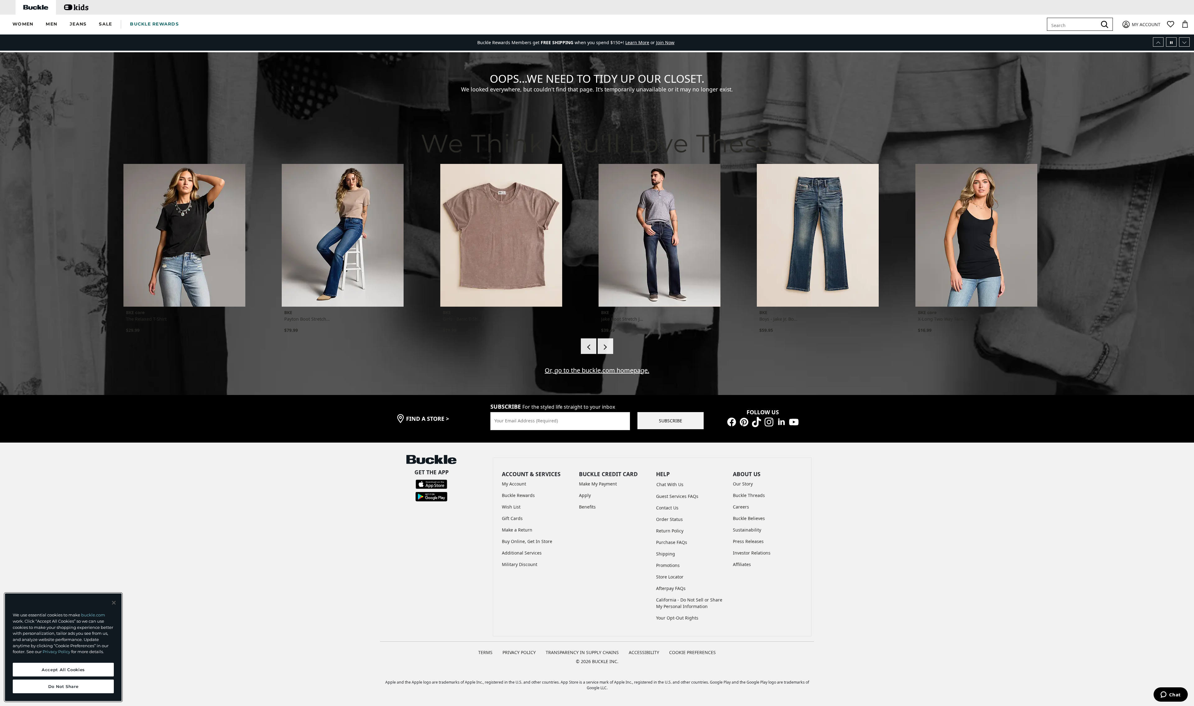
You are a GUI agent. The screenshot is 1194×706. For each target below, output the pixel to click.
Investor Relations (752, 553)
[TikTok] (756, 422)
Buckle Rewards (518, 495)
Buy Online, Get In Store (527, 541)
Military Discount (519, 564)
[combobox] (1073, 24)
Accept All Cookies (63, 669)
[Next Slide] (1184, 42)
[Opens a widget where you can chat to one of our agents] (1170, 695)
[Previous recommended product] (588, 346)
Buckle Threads (749, 495)
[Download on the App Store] (431, 484)
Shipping (665, 554)
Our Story (743, 484)
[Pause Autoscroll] (1171, 42)
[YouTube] (794, 422)
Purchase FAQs (671, 542)
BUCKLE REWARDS (154, 24)
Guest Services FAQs (677, 496)
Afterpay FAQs (671, 588)
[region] (63, 647)
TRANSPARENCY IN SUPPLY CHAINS (582, 652)
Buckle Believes (749, 518)
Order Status (669, 519)
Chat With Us (669, 484)
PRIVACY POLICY (519, 652)
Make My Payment (598, 484)
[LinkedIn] (781, 422)
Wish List (511, 507)
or (640, 41)
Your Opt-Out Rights (677, 618)
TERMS (485, 652)
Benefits (587, 507)
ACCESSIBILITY (644, 652)
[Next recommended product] (605, 346)
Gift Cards (512, 518)
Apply (585, 495)
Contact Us (667, 508)
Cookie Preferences (692, 652)
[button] (22, 24)
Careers (741, 507)
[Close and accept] (114, 603)
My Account (514, 484)
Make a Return (517, 530)
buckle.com (93, 614)
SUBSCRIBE (670, 421)
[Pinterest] (744, 422)
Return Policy (669, 531)
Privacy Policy (56, 651)
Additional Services (522, 553)
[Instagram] (769, 422)
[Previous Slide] (1158, 42)
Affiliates (742, 564)
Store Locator (669, 577)
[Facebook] (731, 422)
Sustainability (747, 530)
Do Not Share (63, 686)
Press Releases (748, 541)
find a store (427, 418)
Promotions (668, 565)
